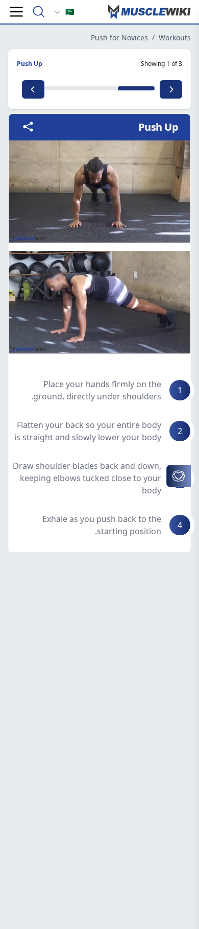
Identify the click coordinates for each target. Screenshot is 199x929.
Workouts (175, 37)
